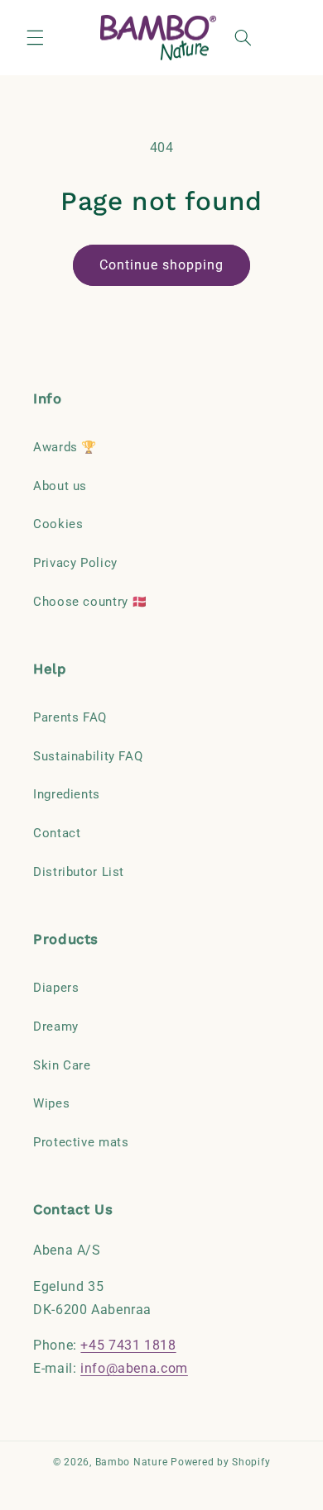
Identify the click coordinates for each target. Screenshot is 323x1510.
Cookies (58, 524)
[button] (35, 38)
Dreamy (56, 1026)
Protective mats (80, 1142)
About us (60, 486)
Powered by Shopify (220, 1462)
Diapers (56, 987)
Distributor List (78, 872)
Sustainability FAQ (87, 756)
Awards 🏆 (65, 447)
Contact (56, 833)
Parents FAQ (70, 717)
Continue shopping (161, 265)
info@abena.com (134, 1368)
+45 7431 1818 (128, 1345)
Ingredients (66, 794)
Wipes (51, 1103)
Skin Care (62, 1065)
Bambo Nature (131, 1462)
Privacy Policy (75, 562)
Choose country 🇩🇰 (90, 601)
